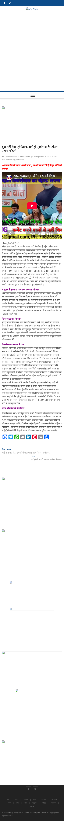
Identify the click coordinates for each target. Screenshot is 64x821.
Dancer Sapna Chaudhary (15, 156)
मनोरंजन (53, 803)
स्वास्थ (32, 806)
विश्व (34, 800)
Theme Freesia (30, 812)
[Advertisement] (32, 57)
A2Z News (7, 812)
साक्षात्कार (54, 800)
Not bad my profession (15, 159)
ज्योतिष (44, 803)
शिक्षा (18, 803)
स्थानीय (16, 800)
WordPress (41, 812)
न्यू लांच (34, 803)
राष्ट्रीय (26, 800)
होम (8, 800)
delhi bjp (29, 156)
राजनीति (43, 800)
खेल (26, 803)
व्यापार (9, 803)
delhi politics (39, 156)
